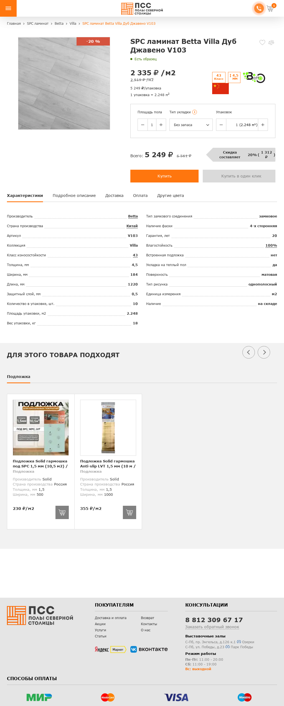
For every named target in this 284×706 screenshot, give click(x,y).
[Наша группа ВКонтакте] (149, 649)
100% (271, 245)
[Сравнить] (271, 42)
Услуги (100, 630)
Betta (133, 216)
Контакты (149, 624)
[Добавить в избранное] (262, 42)
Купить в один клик (241, 176)
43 (135, 255)
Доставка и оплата (110, 618)
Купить (165, 176)
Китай (132, 226)
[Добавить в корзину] (62, 512)
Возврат (147, 618)
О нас (145, 630)
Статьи (100, 636)
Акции (100, 624)
